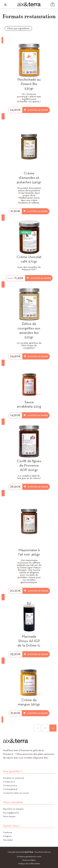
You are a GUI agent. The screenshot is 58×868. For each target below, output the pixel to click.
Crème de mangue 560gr (29, 702)
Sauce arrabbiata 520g (29, 404)
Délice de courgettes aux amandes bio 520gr (29, 330)
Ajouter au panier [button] (38, 110)
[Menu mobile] (5, 4)
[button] (40, 47)
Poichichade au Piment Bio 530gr (29, 83)
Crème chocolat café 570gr (29, 259)
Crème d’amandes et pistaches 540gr (29, 177)
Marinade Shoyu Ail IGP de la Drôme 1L (29, 640)
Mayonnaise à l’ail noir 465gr (29, 552)
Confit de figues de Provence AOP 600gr (29, 465)
